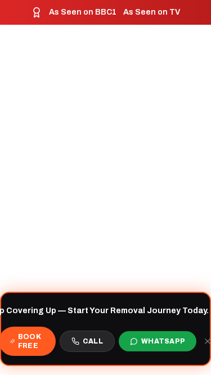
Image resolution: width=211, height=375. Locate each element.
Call (93, 341)
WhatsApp (163, 341)
